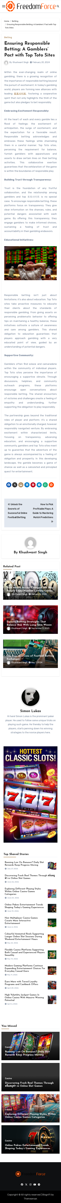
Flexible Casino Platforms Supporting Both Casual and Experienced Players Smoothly (25, 952)
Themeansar (30, 1198)
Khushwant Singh (21, 62)
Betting (8, 38)
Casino (8, 1047)
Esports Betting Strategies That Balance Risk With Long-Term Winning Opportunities (30, 625)
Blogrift (46, 1194)
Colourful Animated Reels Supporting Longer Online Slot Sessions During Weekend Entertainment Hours (24, 936)
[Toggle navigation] (3, 6)
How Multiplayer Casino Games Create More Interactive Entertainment (21, 921)
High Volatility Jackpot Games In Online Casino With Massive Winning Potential (24, 997)
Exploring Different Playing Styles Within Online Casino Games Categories (23, 891)
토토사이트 (20, 93)
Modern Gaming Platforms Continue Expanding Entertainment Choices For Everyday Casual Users (25, 968)
